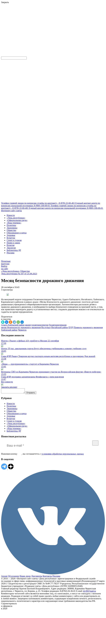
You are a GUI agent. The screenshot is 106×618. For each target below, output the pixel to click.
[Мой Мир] (22, 322)
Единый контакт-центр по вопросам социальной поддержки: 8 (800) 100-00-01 (66, 208)
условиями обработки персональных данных (62, 454)
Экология (11, 248)
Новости (11, 215)
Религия (10, 245)
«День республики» (16, 218)
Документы (36, 576)
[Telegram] (14, 322)
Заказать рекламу (9, 387)
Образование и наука (16, 233)
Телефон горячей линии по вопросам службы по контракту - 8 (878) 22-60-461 (38, 203)
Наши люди (25, 576)
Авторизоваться (61, 35)
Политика (11, 225)
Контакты (47, 576)
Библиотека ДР (14, 250)
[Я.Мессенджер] (2, 322)
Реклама (10, 253)
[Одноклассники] (10, 322)
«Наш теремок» (14, 223)
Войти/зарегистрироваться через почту (57, 19)
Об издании (13, 576)
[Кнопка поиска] (3, 55)
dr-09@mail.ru (89, 591)
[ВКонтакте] (6, 322)
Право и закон (13, 243)
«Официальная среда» (17, 220)
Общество (11, 230)
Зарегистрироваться (30, 21)
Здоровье (11, 235)
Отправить (30, 393)
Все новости (7, 382)
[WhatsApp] (18, 322)
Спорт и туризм (14, 240)
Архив (4, 576)
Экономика (12, 228)
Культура (11, 238)
